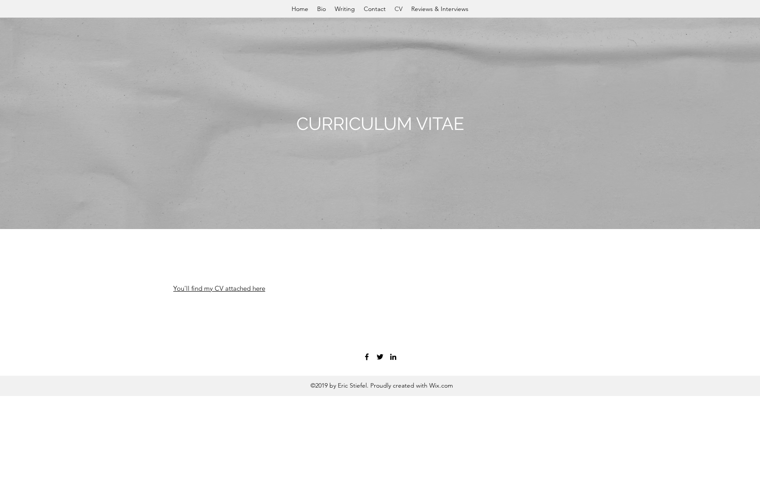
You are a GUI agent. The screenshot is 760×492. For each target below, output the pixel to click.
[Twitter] (380, 356)
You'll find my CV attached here (219, 288)
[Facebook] (366, 356)
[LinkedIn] (393, 356)
